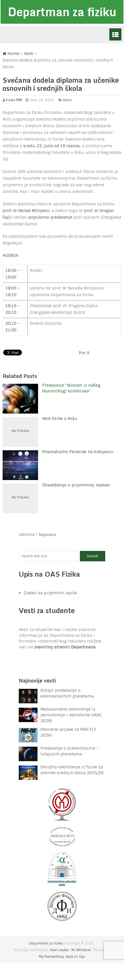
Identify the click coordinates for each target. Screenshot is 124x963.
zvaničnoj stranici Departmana (64, 647)
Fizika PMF (14, 100)
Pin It (84, 352)
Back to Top (75, 956)
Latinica (27, 534)
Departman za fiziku (62, 11)
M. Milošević (81, 950)
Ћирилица (47, 534)
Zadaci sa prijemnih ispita (50, 592)
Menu (115, 34)
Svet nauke (59, 950)
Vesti (67, 100)
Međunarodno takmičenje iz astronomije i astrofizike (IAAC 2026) (71, 714)
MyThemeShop (51, 956)
